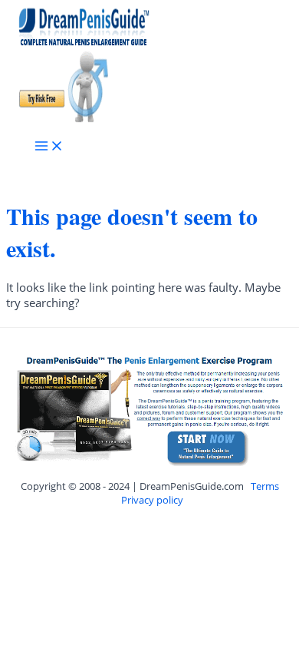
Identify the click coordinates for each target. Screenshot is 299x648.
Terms (265, 486)
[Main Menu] (49, 146)
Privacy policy (152, 500)
